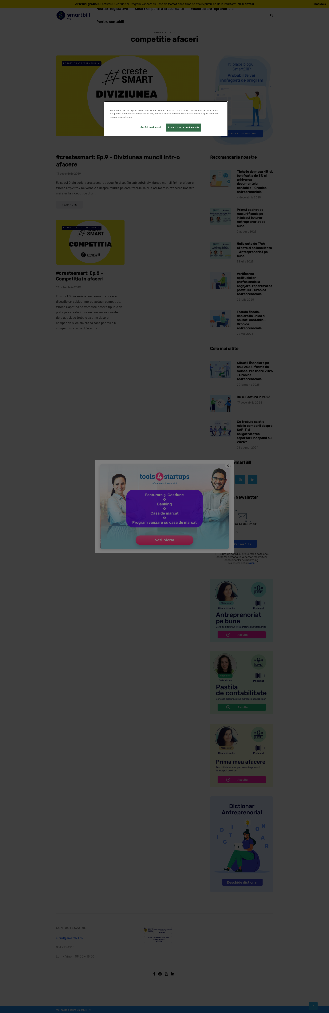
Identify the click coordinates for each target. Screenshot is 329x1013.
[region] (166, 118)
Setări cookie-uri (151, 127)
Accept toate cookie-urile (183, 127)
